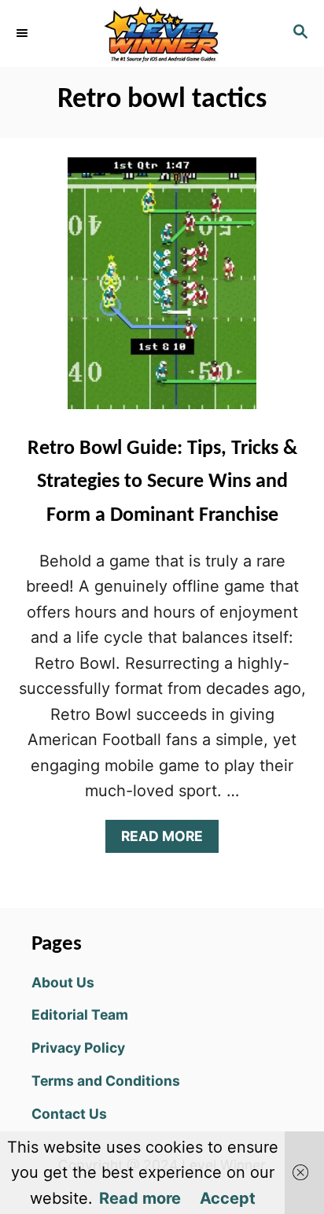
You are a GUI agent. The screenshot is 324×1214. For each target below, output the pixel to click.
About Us (62, 982)
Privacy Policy (78, 1047)
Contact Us (69, 1113)
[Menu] (23, 33)
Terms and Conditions (105, 1080)
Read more (140, 1198)
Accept (228, 1198)
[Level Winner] (162, 33)
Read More (168, 840)
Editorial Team (79, 1014)
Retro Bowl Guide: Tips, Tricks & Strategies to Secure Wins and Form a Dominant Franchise (162, 482)
